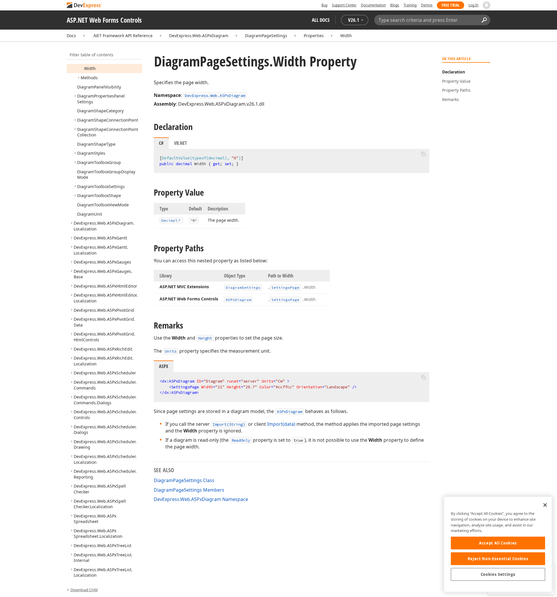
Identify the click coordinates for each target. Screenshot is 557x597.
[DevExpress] (84, 5)
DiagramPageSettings (266, 35)
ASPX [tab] (163, 366)
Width (346, 35)
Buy (324, 5)
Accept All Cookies (498, 543)
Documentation (373, 5)
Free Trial (451, 5)
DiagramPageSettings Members (189, 490)
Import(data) (281, 424)
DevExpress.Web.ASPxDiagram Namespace (201, 499)
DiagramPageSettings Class (184, 480)
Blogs (394, 5)
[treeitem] (90, 68)
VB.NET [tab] (180, 143)
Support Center (344, 5)
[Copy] (423, 154)
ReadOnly (241, 440)
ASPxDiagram (289, 411)
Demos (427, 5)
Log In (473, 5)
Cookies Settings (498, 574)
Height (205, 338)
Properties (314, 35)
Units (170, 351)
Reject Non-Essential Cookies (498, 558)
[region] (498, 544)
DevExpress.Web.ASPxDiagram (198, 35)
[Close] (545, 505)
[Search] (484, 20)
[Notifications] (486, 5)
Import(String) (229, 424)
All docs (321, 20)
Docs (71, 35)
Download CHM (84, 589)
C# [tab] (161, 143)
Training (410, 5)
